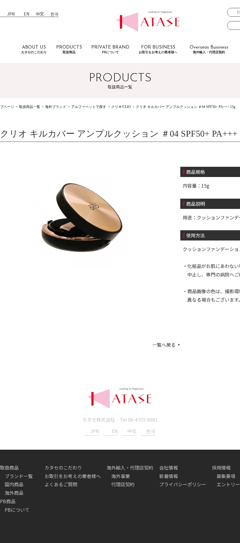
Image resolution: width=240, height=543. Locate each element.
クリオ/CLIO (121, 107)
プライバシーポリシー (182, 484)
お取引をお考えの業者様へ (72, 476)
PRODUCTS (69, 49)
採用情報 (221, 467)
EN (26, 14)
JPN (11, 14)
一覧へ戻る (164, 344)
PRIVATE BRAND (110, 49)
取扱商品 (9, 467)
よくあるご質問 (60, 484)
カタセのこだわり (63, 467)
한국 (54, 14)
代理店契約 (123, 484)
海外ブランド (55, 107)
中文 (40, 14)
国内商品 (14, 484)
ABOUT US (34, 49)
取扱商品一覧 (29, 107)
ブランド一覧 (19, 476)
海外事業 (120, 476)
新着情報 (168, 476)
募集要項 (226, 476)
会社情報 (168, 467)
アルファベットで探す (88, 107)
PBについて (17, 509)
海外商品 (14, 492)
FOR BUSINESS (158, 49)
